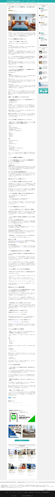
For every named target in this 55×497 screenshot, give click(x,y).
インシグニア (17, 314)
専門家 (44, 19)
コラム (10, 492)
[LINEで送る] (14, 397)
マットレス (13, 402)
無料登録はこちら (22, 440)
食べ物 (41, 12)
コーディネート (19, 492)
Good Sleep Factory (37, 492)
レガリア (10, 402)
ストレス (42, 42)
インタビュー (14, 492)
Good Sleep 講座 (31, 492)
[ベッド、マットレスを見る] (28, 431)
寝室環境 (16, 402)
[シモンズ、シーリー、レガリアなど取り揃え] (15, 431)
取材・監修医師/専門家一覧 (45, 492)
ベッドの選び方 (25, 492)
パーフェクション (18, 240)
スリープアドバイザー (20, 402)
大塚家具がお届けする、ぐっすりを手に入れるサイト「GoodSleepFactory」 (14, 1)
